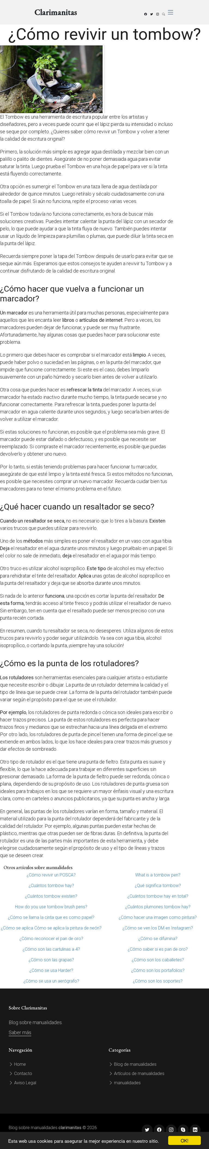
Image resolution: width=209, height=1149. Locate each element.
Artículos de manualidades (138, 1073)
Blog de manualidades (134, 1064)
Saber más (20, 1032)
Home (19, 1064)
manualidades (127, 1082)
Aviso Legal (24, 1082)
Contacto (22, 1073)
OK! (185, 1140)
